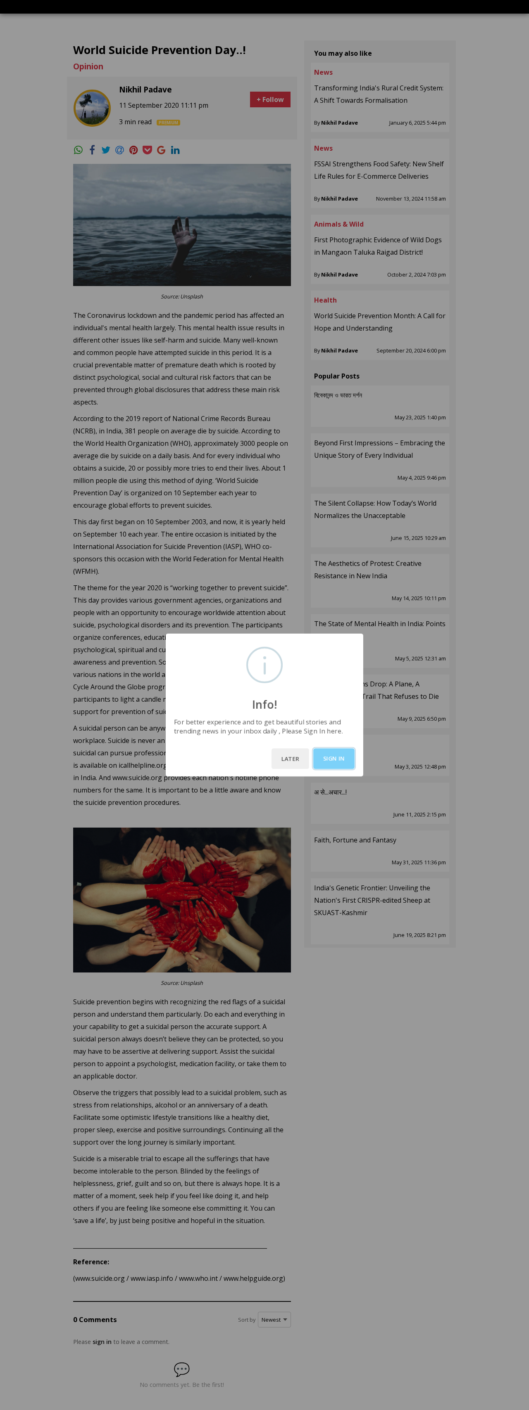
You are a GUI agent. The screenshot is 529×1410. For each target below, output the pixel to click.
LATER (290, 758)
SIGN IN (334, 758)
